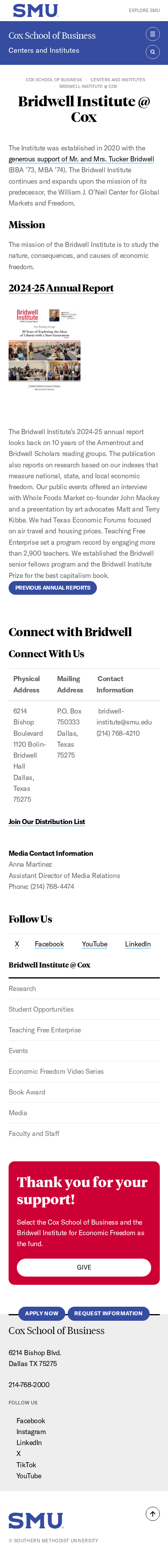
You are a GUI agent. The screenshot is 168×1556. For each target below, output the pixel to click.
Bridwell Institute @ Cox (49, 964)
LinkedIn (29, 1442)
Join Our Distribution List (47, 821)
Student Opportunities (41, 1009)
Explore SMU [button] (144, 10)
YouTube (28, 1475)
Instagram (31, 1431)
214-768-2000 (29, 1384)
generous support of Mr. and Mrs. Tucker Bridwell (81, 158)
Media (18, 1112)
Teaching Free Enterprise (45, 1029)
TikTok (26, 1464)
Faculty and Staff (34, 1133)
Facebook (30, 1420)
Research (22, 988)
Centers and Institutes (44, 50)
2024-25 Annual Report (61, 287)
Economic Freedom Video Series (56, 1071)
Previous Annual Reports (53, 587)
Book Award (27, 1091)
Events (18, 1050)
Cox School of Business (52, 35)
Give (84, 1267)
